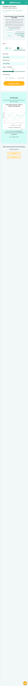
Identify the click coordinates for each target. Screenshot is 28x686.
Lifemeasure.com (13, 28)
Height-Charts (8, 10)
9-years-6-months (19, 10)
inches (12, 78)
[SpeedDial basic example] (25, 683)
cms (6, 78)
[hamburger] (3, 2)
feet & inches (21, 78)
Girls (13, 10)
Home (4, 10)
